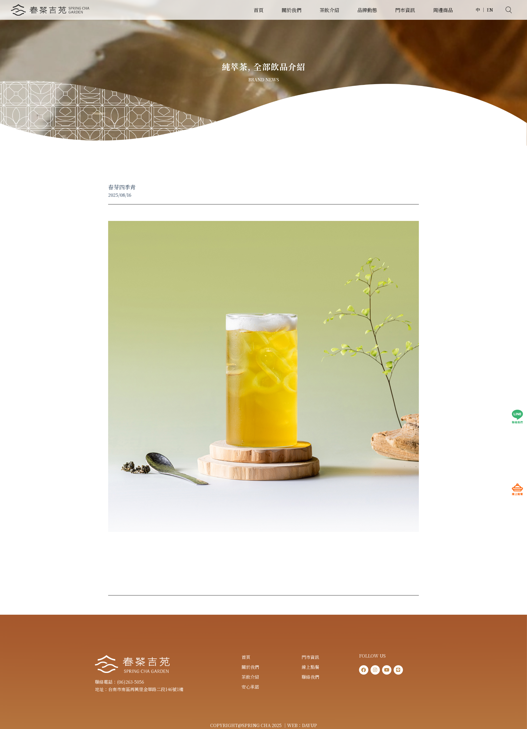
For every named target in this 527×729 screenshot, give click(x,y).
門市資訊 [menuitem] (405, 9)
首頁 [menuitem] (259, 9)
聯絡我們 (310, 677)
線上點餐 (310, 667)
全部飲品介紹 (279, 66)
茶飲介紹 (250, 677)
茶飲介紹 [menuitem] (329, 9)
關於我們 (250, 667)
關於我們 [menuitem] (291, 9)
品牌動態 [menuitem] (367, 9)
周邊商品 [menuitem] (443, 9)
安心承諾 (250, 687)
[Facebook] (363, 670)
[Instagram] (375, 670)
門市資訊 (310, 657)
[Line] (398, 670)
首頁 (246, 657)
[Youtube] (386, 670)
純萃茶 (235, 66)
